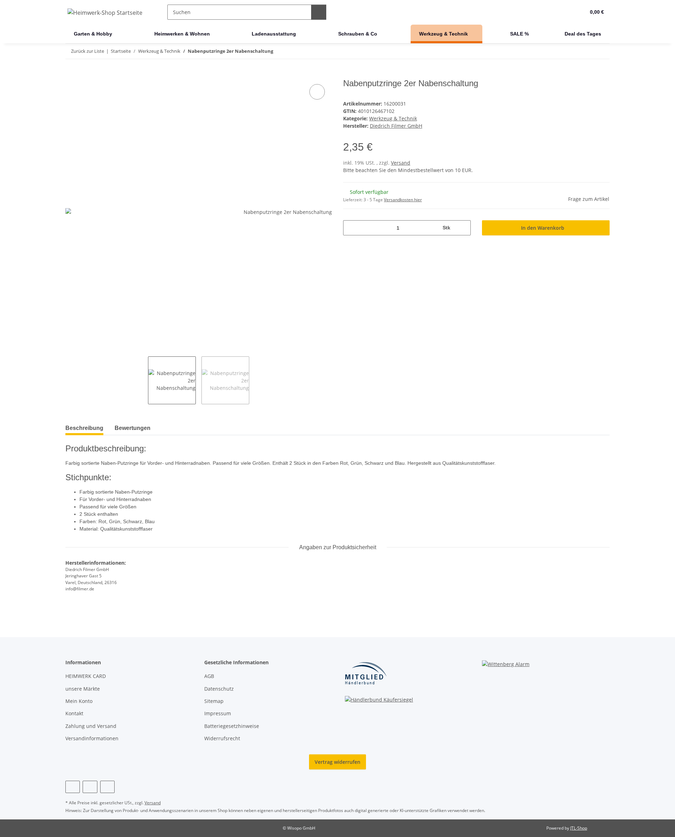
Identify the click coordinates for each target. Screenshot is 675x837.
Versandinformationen (91, 738)
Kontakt (74, 713)
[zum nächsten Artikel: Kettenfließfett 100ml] (602, 51)
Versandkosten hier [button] (403, 200)
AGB (209, 676)
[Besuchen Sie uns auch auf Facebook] (72, 787)
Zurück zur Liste (87, 51)
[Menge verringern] (351, 228)
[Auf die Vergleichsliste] (317, 92)
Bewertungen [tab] (132, 428)
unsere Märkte (82, 688)
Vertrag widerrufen (337, 762)
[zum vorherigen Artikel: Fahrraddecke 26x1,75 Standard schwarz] (586, 51)
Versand (400, 162)
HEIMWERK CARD (85, 676)
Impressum (217, 713)
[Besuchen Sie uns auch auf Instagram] (90, 787)
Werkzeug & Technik (393, 118)
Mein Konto (78, 701)
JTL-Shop (578, 828)
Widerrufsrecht (222, 738)
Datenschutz (219, 688)
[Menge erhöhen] (462, 228)
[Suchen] (318, 12)
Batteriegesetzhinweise (231, 726)
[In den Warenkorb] (71, 74)
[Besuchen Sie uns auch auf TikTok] (107, 787)
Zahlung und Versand (90, 726)
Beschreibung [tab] (84, 428)
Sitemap (214, 701)
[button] (565, 12)
